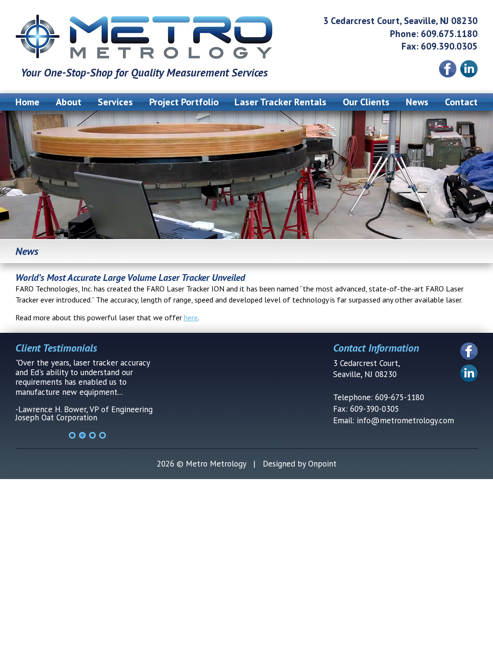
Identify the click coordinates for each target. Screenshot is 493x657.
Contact (461, 102)
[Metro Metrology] (144, 37)
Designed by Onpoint (300, 463)
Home (27, 102)
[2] (82, 435)
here (191, 317)
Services (115, 102)
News (417, 102)
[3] (92, 435)
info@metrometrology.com (405, 420)
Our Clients (366, 102)
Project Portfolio (184, 102)
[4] (102, 435)
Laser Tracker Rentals (280, 102)
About (68, 102)
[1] (72, 435)
